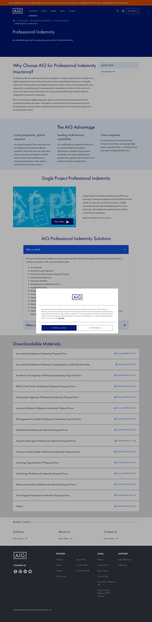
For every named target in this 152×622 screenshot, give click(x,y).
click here (61, 318)
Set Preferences (95, 328)
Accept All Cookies (59, 328)
